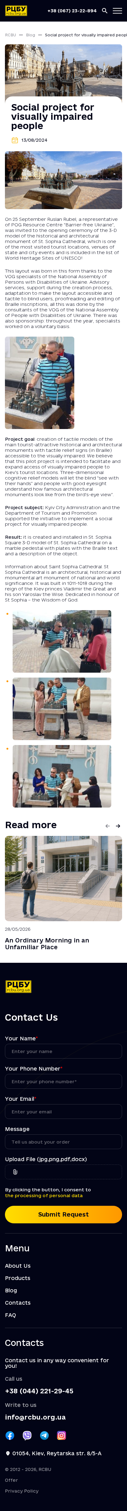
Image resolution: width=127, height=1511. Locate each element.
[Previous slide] (107, 826)
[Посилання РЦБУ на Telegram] (44, 1435)
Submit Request (63, 1214)
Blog (30, 35)
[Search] (105, 10)
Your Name (21, 1038)
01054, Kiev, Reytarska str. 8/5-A (56, 1453)
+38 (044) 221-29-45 (39, 1391)
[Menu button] (117, 11)
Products (17, 1278)
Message (17, 1129)
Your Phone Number (34, 1068)
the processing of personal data (44, 1195)
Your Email (20, 1099)
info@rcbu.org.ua (35, 1417)
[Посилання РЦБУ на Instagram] (62, 1435)
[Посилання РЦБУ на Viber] (27, 1435)
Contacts (18, 1303)
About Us (18, 1266)
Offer (11, 1480)
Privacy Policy (22, 1490)
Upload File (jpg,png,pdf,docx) (46, 1159)
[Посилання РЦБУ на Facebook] (10, 1435)
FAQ (10, 1315)
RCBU (10, 35)
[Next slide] (118, 826)
